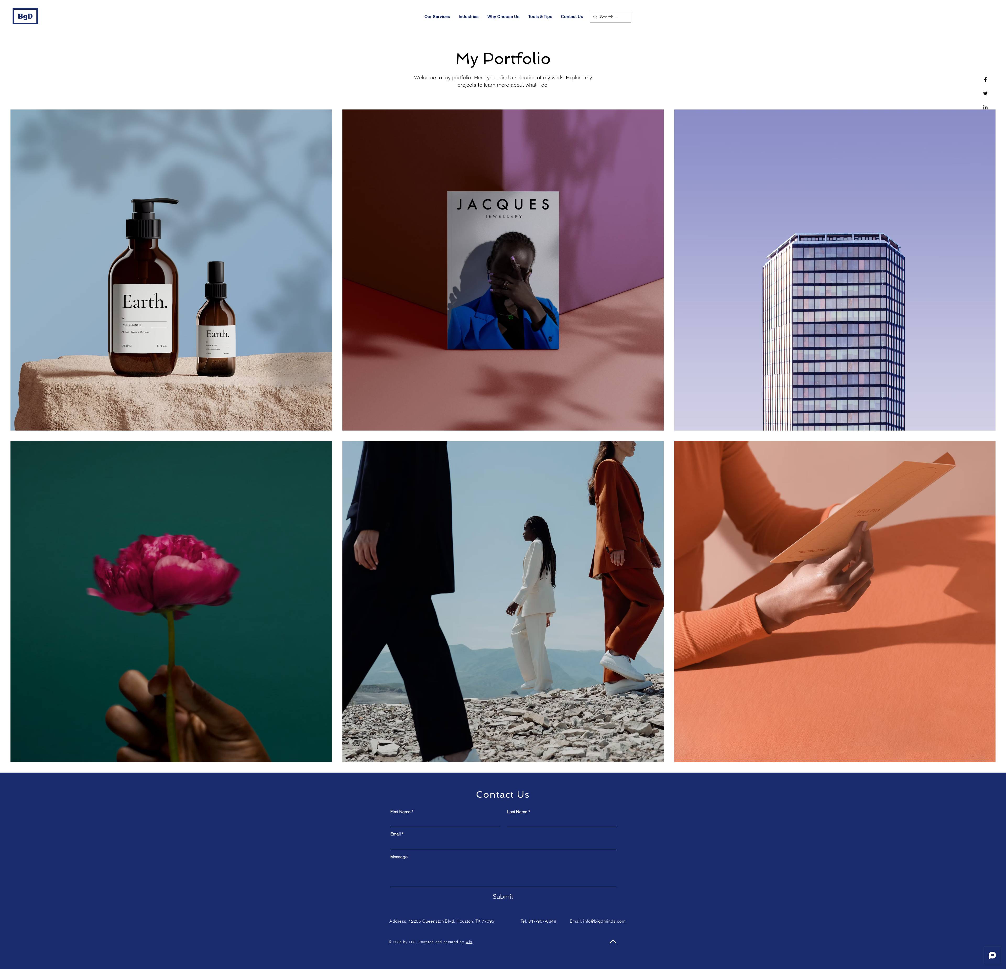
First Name (400, 812)
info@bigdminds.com (604, 921)
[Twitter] (985, 93)
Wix (469, 942)
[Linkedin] (985, 107)
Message (399, 857)
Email (395, 834)
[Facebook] (985, 79)
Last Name (517, 812)
